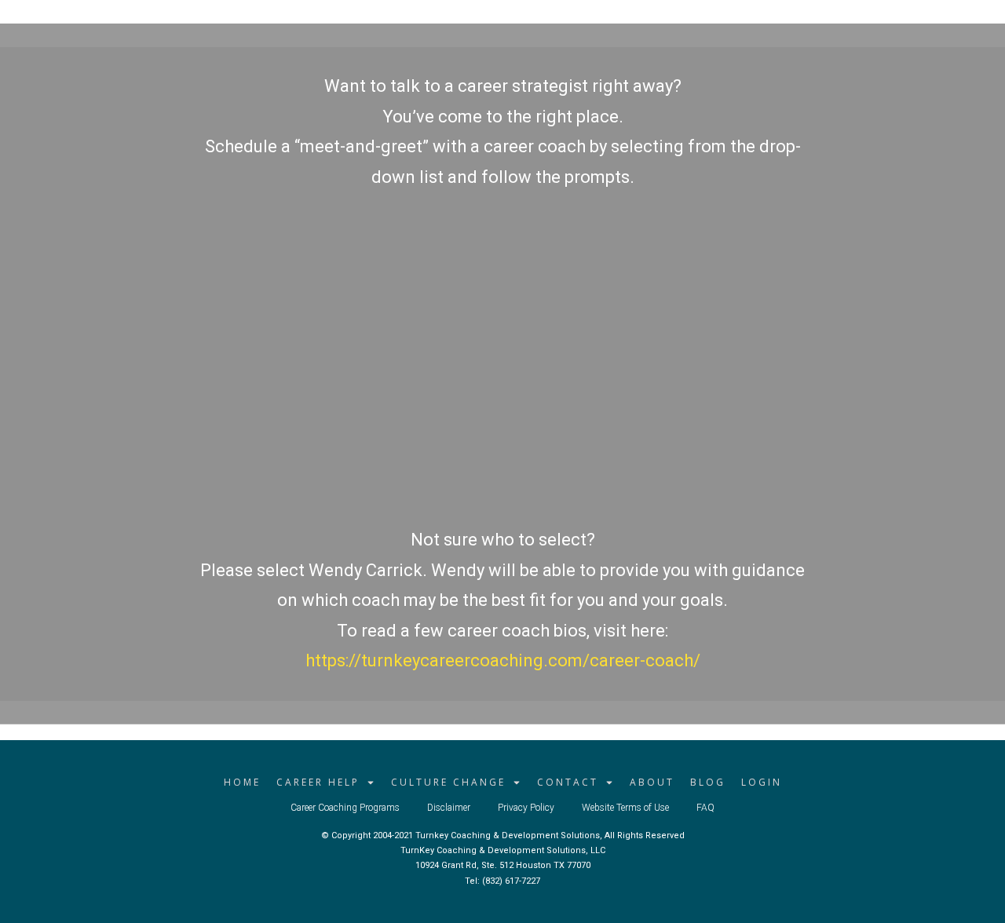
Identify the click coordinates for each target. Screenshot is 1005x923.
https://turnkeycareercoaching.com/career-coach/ (502, 660)
